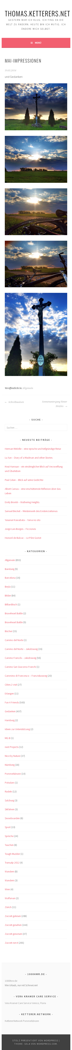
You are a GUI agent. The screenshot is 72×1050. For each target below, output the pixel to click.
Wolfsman (10, 898)
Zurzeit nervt (11, 942)
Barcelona (10, 577)
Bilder (8, 595)
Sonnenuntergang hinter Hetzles (54, 404)
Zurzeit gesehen (13, 925)
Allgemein (28, 388)
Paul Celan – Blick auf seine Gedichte (24, 480)
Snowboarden (12, 818)
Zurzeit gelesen (13, 916)
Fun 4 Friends (12, 702)
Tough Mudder (12, 854)
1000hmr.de (11, 980)
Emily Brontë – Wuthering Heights (22, 502)
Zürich (8, 907)
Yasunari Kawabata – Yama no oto (22, 520)
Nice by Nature (12, 756)
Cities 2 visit (11, 684)
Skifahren (9, 809)
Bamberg (9, 569)
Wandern (9, 871)
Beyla (8, 586)
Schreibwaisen (16, 402)
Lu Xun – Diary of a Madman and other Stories (28, 457)
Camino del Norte (14, 640)
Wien (7, 889)
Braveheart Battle (14, 613)
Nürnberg (10, 764)
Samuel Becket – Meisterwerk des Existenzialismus (31, 511)
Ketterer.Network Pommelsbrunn (22, 1021)
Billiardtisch (11, 604)
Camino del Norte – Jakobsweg (21, 649)
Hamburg (10, 720)
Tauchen (9, 845)
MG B (7, 738)
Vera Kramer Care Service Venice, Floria (25, 1003)
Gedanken (10, 711)
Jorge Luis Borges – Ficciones (20, 529)
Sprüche (9, 836)
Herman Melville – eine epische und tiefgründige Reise (33, 448)
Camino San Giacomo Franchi (20, 666)
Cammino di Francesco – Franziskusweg (26, 675)
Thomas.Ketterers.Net (37, 13)
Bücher (8, 631)
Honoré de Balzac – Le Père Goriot (23, 537)
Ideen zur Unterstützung (17, 729)
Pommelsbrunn (13, 773)
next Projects (11, 747)
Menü (38, 42)
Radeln (8, 791)
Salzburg (9, 800)
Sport (8, 827)
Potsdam (9, 782)
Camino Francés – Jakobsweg (20, 658)
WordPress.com (47, 1043)
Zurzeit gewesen (13, 933)
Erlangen (9, 693)
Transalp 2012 (12, 862)
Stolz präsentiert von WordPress (35, 1040)
